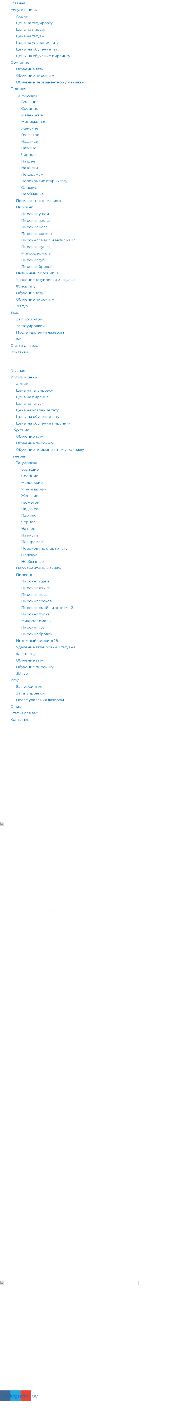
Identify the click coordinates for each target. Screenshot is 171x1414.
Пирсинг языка (35, 220)
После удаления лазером (40, 332)
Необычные (32, 194)
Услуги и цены (24, 10)
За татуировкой (30, 326)
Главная (18, 3)
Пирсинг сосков (36, 234)
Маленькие (32, 115)
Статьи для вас (24, 345)
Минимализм (34, 122)
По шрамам (32, 174)
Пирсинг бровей (37, 267)
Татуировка (26, 95)
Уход (15, 312)
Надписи (29, 141)
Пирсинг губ (33, 260)
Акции (22, 16)
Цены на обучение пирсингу (43, 56)
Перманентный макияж (38, 201)
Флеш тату (25, 286)
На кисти (29, 168)
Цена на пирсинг (32, 29)
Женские (29, 128)
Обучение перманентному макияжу (50, 82)
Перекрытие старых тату (44, 181)
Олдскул (29, 187)
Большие (30, 102)
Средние (29, 108)
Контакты (19, 352)
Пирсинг (24, 207)
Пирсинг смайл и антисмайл (48, 240)
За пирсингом (29, 319)
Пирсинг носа (34, 227)
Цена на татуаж (30, 36)
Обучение (20, 62)
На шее (28, 161)
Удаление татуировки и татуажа (45, 280)
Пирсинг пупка (35, 247)
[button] (85, 364)
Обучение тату (29, 69)
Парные (28, 148)
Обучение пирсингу (35, 75)
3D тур (22, 306)
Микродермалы (36, 253)
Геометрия (31, 135)
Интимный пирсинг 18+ (38, 273)
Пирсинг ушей (35, 214)
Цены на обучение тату (37, 49)
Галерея (18, 89)
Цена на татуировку (34, 23)
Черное (28, 154)
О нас (16, 339)
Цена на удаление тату (37, 42)
